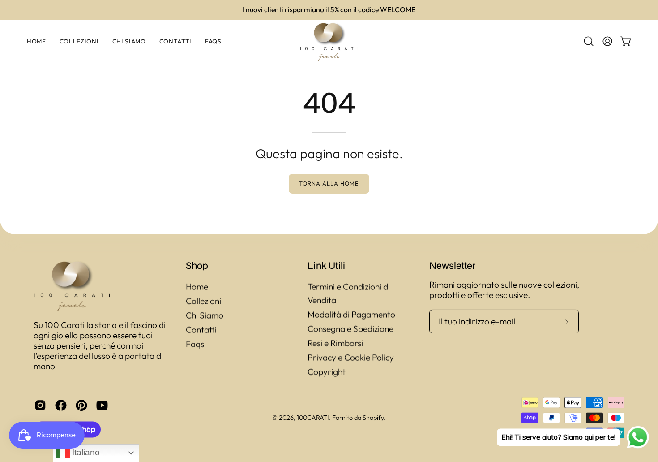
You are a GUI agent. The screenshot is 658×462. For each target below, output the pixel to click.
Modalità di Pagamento (351, 314)
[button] (588, 41)
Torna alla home (329, 183)
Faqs (195, 343)
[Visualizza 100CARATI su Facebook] (61, 405)
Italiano (85, 452)
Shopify (373, 418)
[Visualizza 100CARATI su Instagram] (40, 405)
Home (197, 286)
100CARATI (313, 418)
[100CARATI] (329, 41)
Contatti (201, 329)
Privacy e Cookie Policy (351, 357)
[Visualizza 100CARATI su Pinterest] (81, 405)
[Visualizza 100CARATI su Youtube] (102, 405)
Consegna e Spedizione (350, 328)
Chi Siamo (204, 315)
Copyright (327, 371)
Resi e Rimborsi (335, 342)
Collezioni (203, 300)
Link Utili (326, 265)
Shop (197, 265)
